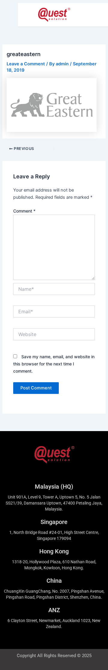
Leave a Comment (26, 64)
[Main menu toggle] (95, 15)
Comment (24, 210)
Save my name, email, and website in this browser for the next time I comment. (53, 364)
